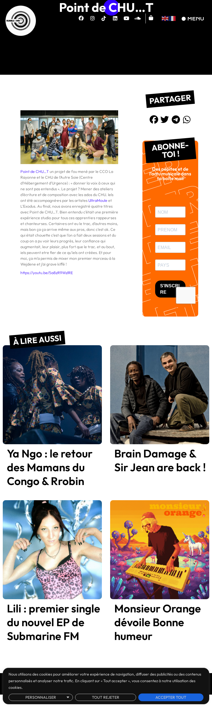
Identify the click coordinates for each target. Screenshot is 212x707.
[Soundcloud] (138, 18)
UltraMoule (97, 200)
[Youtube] (126, 18)
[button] (153, 119)
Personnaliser (40, 697)
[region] (106, 686)
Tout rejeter (105, 697)
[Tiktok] (104, 18)
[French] (172, 18)
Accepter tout (170, 697)
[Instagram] (92, 18)
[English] (165, 18)
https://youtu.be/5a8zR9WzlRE (46, 272)
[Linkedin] (115, 18)
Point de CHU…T (34, 171)
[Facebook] (81, 18)
